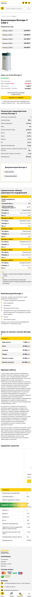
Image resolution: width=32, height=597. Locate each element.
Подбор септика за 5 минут (13, 505)
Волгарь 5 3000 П (8, 47)
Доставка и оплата (6, 564)
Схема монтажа (9, 171)
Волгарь (9, 16)
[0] (20, 593)
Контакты (3, 566)
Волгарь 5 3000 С (8, 43)
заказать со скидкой (16, 97)
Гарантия (3, 561)
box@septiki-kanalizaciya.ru (11, 590)
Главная (4, 16)
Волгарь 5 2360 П (8, 30)
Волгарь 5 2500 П (8, 39)
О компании (4, 559)
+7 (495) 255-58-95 (9, 587)
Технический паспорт (11, 176)
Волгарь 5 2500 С (8, 35)
